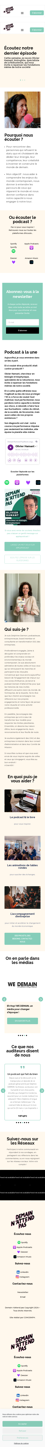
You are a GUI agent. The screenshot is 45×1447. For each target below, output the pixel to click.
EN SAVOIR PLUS (22, 1025)
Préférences (22, 1438)
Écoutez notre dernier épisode (20, 50)
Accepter (22, 1424)
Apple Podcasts (31, 244)
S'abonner (37, 13)
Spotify (13, 244)
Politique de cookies (21, 1443)
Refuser (22, 1431)
